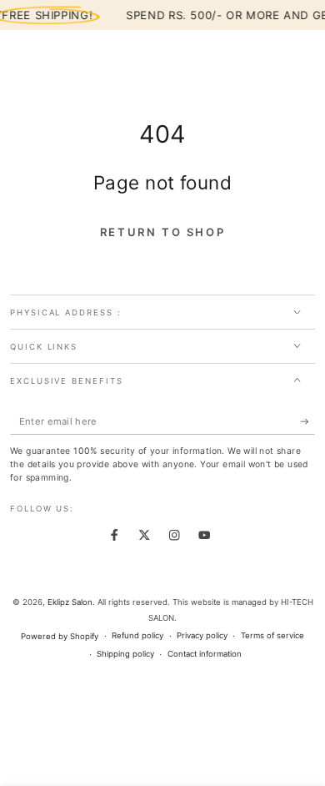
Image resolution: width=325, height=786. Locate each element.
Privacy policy (202, 635)
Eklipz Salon (70, 602)
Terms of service (272, 635)
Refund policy (137, 635)
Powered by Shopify (59, 636)
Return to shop (162, 232)
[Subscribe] (307, 421)
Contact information (205, 653)
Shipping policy (125, 653)
